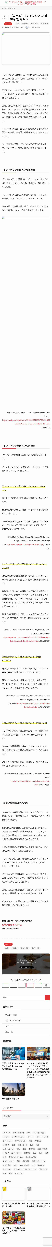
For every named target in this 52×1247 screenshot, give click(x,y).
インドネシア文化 (39, 1133)
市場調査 (25, 23)
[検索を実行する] (47, 997)
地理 (37, 1145)
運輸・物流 (43, 1169)
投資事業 (27, 1153)
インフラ (6, 1137)
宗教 (18, 1149)
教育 (46, 1153)
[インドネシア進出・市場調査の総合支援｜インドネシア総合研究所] (26, 3)
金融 (4, 1173)
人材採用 (38, 1141)
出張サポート (22, 1145)
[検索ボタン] (50, 3)
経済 (15, 1165)
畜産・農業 (34, 23)
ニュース (8, 23)
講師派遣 (41, 1165)
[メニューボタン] (2, 3)
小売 (24, 1149)
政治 (34, 1153)
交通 (30, 1141)
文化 (4, 1157)
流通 (18, 1161)
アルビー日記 (11, 1015)
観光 (33, 1165)
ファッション (7, 1141)
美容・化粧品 (24, 1165)
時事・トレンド (8, 1161)
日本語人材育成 (31, 1157)
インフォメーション (13, 1021)
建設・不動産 (42, 1149)
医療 (31, 1145)
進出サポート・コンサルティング (25, 1169)
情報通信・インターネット (12, 1153)
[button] (5, 985)
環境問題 (26, 1161)
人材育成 (6, 1145)
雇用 (10, 1173)
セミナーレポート (42, 1137)
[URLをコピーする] (46, 985)
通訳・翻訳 (7, 1169)
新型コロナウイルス (16, 1157)
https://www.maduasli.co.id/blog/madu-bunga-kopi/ (25, 545)
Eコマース (6, 1133)
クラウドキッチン (18, 1137)
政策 (40, 1153)
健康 (17, 23)
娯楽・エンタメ (8, 1149)
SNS (28, 1133)
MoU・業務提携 (18, 1133)
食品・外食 (44, 23)
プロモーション (20, 1141)
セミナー (9, 1026)
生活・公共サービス (38, 1161)
